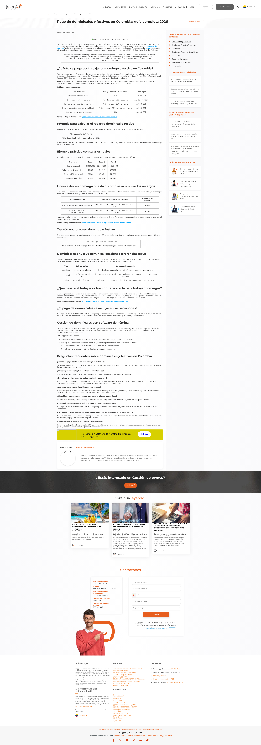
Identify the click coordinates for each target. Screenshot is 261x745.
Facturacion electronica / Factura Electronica (129, 680)
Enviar (156, 614)
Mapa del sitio (119, 736)
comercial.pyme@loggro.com (104, 588)
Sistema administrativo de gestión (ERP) (127, 669)
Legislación (176, 56)
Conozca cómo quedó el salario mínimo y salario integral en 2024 (184, 102)
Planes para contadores (121, 710)
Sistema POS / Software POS (123, 676)
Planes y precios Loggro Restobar (125, 706)
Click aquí (131, 485)
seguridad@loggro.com (83, 706)
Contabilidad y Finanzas (181, 42)
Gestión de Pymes (179, 49)
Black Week (117, 719)
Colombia (83, 715)
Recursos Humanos (179, 59)
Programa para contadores (122, 685)
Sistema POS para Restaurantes (124, 672)
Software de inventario (121, 683)
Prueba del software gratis (122, 715)
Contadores (120, 7)
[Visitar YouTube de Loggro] (127, 740)
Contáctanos (117, 711)
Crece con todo (118, 695)
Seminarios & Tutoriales (181, 62)
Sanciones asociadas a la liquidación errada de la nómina (106, 223)
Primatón (116, 717)
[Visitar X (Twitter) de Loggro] (120, 740)
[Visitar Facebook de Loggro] (113, 740)
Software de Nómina (120, 671)
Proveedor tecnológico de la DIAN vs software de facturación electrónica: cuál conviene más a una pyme (185, 150)
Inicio (40, 14)
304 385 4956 (98, 600)
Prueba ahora (224, 7)
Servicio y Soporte (138, 7)
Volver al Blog (195, 22)
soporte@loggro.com (101, 595)
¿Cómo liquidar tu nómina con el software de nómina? (105, 301)
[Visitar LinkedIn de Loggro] (140, 740)
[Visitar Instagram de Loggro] (133, 740)
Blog (192, 7)
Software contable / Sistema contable (126, 682)
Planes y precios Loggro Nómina (125, 708)
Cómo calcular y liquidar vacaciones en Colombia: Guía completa (183, 124)
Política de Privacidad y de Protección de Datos (160, 627)
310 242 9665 (98, 607)
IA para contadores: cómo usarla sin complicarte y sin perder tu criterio (184, 136)
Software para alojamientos (122, 674)
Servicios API (117, 699)
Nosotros (167, 7)
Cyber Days (117, 721)
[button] (134, 595)
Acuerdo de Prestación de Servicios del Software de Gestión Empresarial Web (130, 730)
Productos (106, 7)
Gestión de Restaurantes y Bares (185, 52)
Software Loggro (119, 702)
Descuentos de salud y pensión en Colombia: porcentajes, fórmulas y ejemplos (185, 91)
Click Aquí (144, 434)
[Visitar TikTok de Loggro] (147, 740)
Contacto (155, 7)
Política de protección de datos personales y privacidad (149, 736)
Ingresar (205, 7)
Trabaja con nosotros (120, 713)
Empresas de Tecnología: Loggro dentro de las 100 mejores (184, 80)
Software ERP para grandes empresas (126, 678)
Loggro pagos (118, 700)
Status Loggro (118, 697)
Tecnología (176, 66)
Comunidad (181, 7)
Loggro (148, 48)
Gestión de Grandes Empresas (184, 45)
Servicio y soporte (159, 676)
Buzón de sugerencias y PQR (163, 679)
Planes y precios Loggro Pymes (124, 704)
